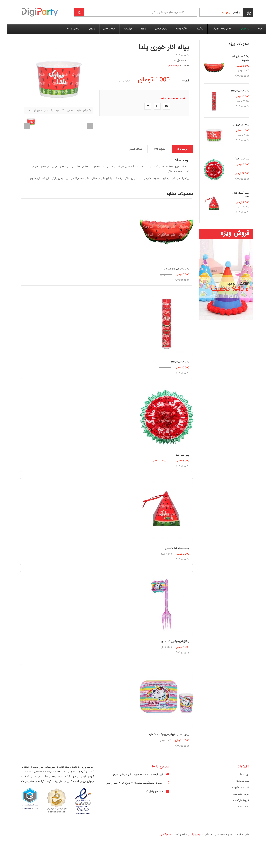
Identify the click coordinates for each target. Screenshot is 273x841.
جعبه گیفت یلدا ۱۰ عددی (240, 195)
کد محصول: (183, 60)
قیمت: (185, 81)
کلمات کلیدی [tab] (135, 149)
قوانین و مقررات (240, 787)
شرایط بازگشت (241, 800)
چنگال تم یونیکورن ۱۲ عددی (175, 641)
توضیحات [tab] (182, 149)
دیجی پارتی (194, 834)
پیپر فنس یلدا (242, 159)
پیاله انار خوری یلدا (240, 125)
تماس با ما (243, 807)
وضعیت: (184, 66)
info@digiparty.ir (154, 791)
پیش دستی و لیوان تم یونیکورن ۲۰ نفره (169, 735)
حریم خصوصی (241, 794)
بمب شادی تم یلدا (240, 91)
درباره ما (244, 774)
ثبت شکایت (242, 781)
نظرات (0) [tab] (159, 149)
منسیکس (166, 834)
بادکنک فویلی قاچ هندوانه (240, 58)
